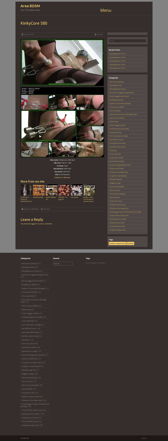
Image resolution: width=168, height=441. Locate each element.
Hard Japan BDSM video (118, 143)
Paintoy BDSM (114, 197)
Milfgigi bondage (115, 183)
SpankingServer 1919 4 (117, 57)
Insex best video (115, 154)
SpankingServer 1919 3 (117, 61)
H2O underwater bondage (119, 136)
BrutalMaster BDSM (116, 100)
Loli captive (74, 197)
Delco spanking (115, 111)
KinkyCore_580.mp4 (62, 177)
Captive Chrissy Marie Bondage (120, 103)
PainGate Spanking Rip (117, 194)
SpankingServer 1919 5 (117, 54)
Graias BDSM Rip (115, 132)
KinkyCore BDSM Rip (31, 209)
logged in (33, 224)
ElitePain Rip (114, 121)
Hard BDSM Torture (116, 140)
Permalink (46, 209)
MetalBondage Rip (116, 179)
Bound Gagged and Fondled (119, 96)
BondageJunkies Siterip (118, 89)
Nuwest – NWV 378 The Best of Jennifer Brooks (88, 199)
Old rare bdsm (115, 190)
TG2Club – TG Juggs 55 (62, 198)
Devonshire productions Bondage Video (123, 114)
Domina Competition (117, 243)
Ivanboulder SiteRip (116, 158)
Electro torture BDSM (117, 118)
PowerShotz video (116, 201)
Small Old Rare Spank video (119, 215)
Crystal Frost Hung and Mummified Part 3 (26, 199)
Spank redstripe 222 (51, 198)
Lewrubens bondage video (119, 172)
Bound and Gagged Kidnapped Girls (122, 93)
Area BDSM (30, 6)
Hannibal (100, 34)
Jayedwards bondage (117, 161)
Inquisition (113, 150)
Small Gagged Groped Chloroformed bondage (125, 212)
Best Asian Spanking (116, 82)
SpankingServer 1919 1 (117, 68)
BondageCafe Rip (116, 85)
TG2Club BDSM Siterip (117, 226)
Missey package (38, 197)
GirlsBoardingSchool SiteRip (119, 129)
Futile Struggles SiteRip (117, 125)
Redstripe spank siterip (117, 205)
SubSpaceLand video (117, 223)
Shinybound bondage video (119, 208)
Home (144, 438)
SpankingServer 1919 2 (117, 65)
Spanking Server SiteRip (118, 219)
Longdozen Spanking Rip (118, 176)
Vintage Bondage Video (118, 230)
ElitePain (130, 243)
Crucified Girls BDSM (117, 107)
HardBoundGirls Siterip (118, 147)
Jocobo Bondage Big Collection (120, 165)
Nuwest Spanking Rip (117, 187)
